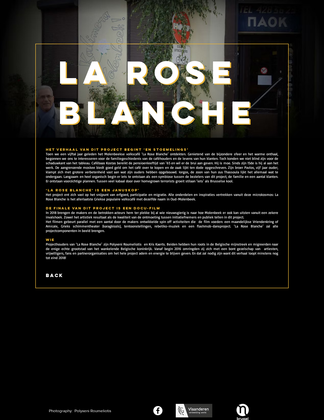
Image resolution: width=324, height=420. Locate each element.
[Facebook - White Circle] (157, 410)
